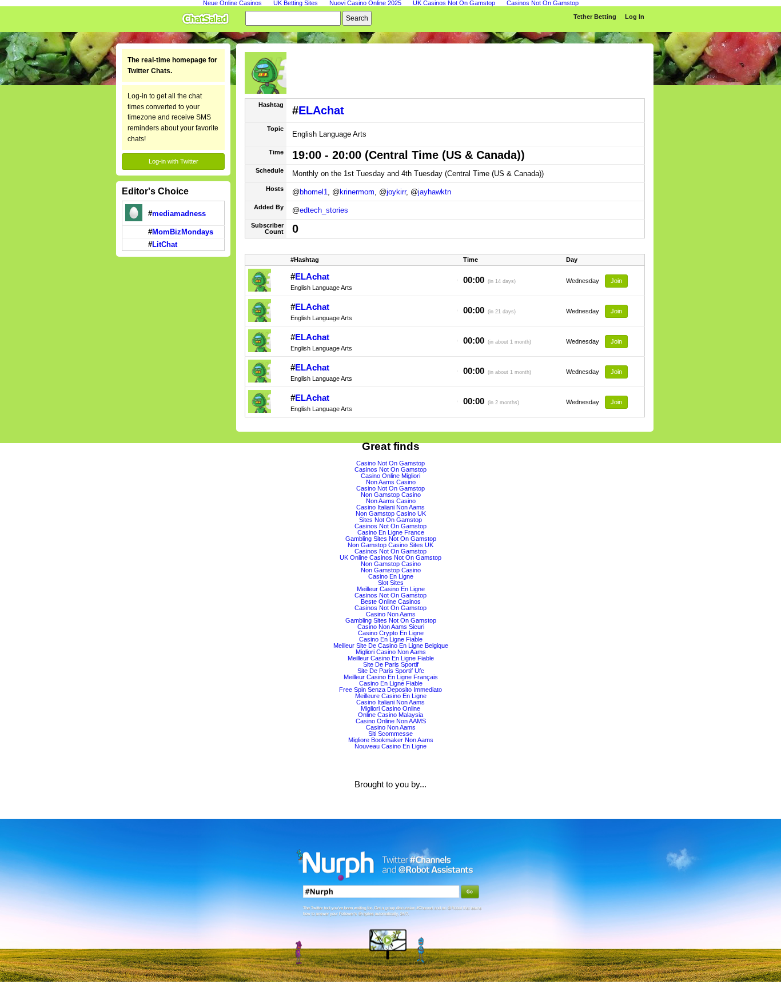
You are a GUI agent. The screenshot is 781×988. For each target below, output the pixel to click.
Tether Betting (594, 16)
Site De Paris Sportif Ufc (390, 670)
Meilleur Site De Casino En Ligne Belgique (390, 645)
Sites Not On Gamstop (390, 519)
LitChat (164, 244)
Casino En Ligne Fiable (391, 639)
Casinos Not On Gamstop (390, 469)
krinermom (357, 192)
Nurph (390, 900)
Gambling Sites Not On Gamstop (390, 538)
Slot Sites (391, 582)
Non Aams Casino (391, 482)
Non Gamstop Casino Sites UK (390, 544)
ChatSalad (208, 16)
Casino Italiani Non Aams (390, 507)
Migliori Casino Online (390, 708)
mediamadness (179, 213)
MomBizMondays (182, 232)
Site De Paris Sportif (391, 664)
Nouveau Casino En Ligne (390, 746)
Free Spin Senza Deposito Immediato (390, 689)
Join (616, 280)
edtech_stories (324, 210)
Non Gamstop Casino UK (391, 513)
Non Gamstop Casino (391, 494)
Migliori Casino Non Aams (391, 651)
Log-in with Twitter (173, 161)
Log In (634, 16)
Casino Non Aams (391, 614)
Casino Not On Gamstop (390, 463)
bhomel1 (314, 192)
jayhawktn (434, 192)
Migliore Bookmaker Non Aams (390, 739)
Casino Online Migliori (390, 475)
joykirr (396, 192)
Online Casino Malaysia (390, 714)
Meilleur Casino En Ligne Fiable (391, 658)
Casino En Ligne (390, 576)
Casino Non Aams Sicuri (390, 626)
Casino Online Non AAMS (391, 721)
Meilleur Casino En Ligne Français (391, 677)
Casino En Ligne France (390, 532)
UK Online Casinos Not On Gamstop (390, 557)
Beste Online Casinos (391, 601)
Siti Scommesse (390, 733)
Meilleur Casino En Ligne (391, 588)
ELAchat (321, 110)
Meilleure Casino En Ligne (391, 695)
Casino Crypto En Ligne (391, 633)
